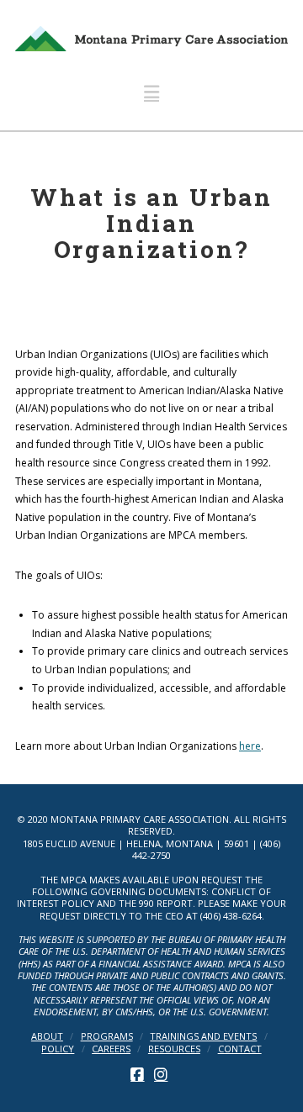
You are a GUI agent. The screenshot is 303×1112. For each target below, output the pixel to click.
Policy (57, 1049)
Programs (107, 1036)
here (250, 746)
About (47, 1036)
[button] (151, 92)
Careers (111, 1049)
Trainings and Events (203, 1036)
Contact (240, 1049)
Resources (174, 1049)
